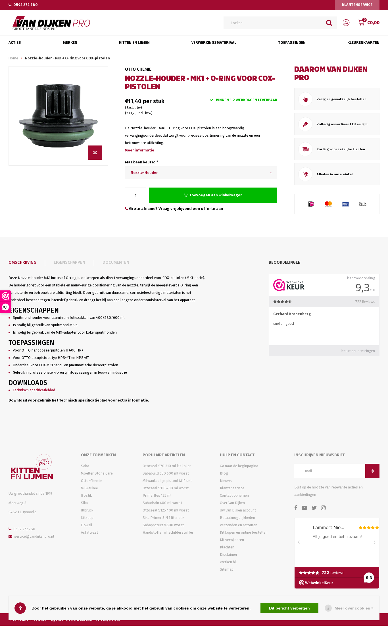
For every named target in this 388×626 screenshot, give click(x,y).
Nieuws (226, 481)
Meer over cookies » (354, 608)
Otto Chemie (138, 69)
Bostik (86, 495)
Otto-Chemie (91, 481)
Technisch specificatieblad (34, 390)
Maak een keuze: (141, 162)
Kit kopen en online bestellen (244, 532)
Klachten (227, 547)
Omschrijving (22, 262)
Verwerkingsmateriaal (213, 42)
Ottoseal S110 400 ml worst (166, 488)
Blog (224, 473)
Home (13, 58)
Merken (70, 42)
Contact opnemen (234, 495)
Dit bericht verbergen (289, 608)
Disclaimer (228, 554)
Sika (84, 503)
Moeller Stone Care (97, 473)
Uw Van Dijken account (238, 510)
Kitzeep (87, 517)
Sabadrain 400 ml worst (162, 503)
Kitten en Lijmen (134, 42)
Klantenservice (357, 5)
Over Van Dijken (232, 503)
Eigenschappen (69, 262)
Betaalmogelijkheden (237, 517)
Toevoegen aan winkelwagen (216, 195)
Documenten (116, 262)
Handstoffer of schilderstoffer (168, 532)
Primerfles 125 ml (157, 495)
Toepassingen (292, 42)
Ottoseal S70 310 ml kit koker (167, 466)
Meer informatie (139, 150)
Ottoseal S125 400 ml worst (166, 510)
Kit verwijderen (232, 540)
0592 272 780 (25, 5)
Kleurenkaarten (363, 42)
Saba (85, 466)
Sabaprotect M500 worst (163, 525)
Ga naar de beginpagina (239, 466)
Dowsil (86, 525)
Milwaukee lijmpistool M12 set (167, 481)
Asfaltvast (89, 532)
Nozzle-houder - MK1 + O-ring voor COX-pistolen (67, 58)
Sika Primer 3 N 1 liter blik (163, 517)
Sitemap (226, 569)
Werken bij (228, 562)
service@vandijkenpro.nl (34, 536)
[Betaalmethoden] (311, 204)
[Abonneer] (372, 471)
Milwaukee (89, 488)
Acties (15, 42)
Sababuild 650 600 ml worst (166, 473)
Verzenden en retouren (238, 525)
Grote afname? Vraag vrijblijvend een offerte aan (175, 208)
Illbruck (87, 510)
